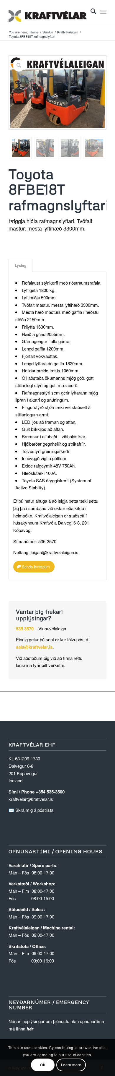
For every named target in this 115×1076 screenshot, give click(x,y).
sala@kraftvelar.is (34, 647)
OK (42, 1064)
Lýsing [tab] (21, 265)
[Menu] (103, 12)
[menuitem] (90, 12)
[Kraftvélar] (48, 12)
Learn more (71, 1064)
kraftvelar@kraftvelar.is (31, 799)
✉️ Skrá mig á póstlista (31, 810)
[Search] (90, 12)
